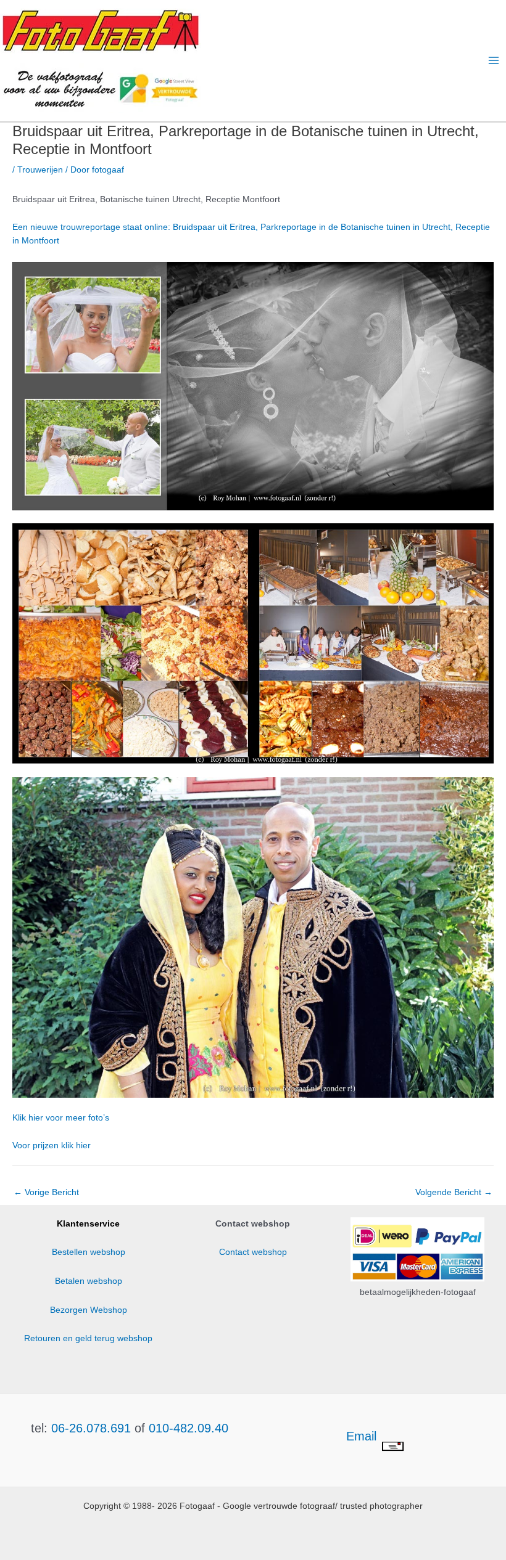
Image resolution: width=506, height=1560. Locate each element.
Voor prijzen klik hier (51, 1145)
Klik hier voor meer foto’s (60, 1117)
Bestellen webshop (88, 1252)
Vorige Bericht (46, 1192)
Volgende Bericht (453, 1192)
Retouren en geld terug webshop (88, 1338)
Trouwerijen (40, 169)
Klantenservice (88, 1223)
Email (363, 1436)
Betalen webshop (88, 1281)
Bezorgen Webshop (88, 1310)
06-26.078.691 (91, 1428)
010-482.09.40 (188, 1428)
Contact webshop (253, 1252)
